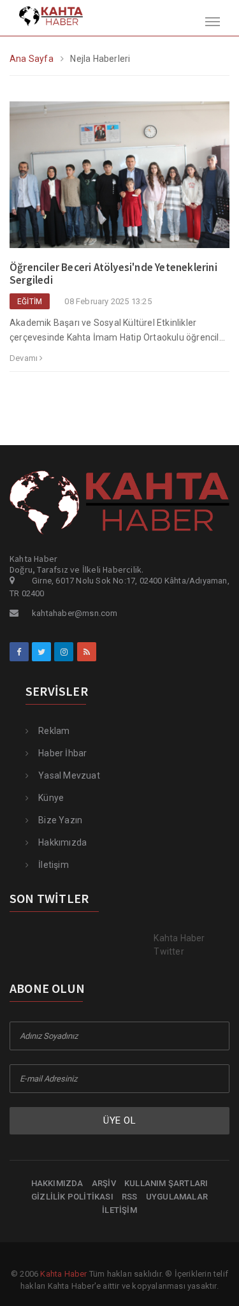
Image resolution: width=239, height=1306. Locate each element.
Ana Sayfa (32, 59)
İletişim (53, 865)
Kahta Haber (63, 1274)
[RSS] (86, 652)
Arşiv (104, 1183)
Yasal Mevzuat (69, 775)
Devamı (25, 358)
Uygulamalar (177, 1196)
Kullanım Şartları (166, 1183)
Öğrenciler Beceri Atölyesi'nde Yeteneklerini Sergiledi (113, 273)
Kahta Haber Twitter (179, 945)
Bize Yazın (60, 820)
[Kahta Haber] (41, 15)
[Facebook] (19, 652)
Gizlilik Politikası (72, 1196)
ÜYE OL (119, 1120)
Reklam (53, 731)
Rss (130, 1196)
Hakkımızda (62, 842)
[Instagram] (63, 652)
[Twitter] (41, 652)
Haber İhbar (62, 753)
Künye (51, 798)
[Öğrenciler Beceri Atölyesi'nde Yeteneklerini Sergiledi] (119, 180)
